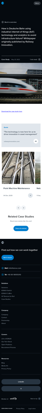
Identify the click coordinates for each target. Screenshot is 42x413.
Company (4, 315)
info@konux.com (13, 268)
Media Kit (4, 366)
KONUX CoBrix (6, 293)
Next (23, 208)
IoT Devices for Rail (8, 296)
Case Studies (5, 299)
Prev (18, 208)
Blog (3, 363)
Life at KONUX (6, 339)
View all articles (21, 228)
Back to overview (11, 22)
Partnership (5, 320)
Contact (4, 317)
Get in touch (7, 257)
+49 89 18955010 (13, 274)
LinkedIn (21, 382)
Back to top (34, 399)
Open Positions (6, 344)
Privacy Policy (6, 369)
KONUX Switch (6, 290)
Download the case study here (11, 111)
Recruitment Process (8, 347)
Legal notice (32, 409)
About (3, 323)
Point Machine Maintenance (16, 188)
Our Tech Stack (6, 342)
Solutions (4, 287)
